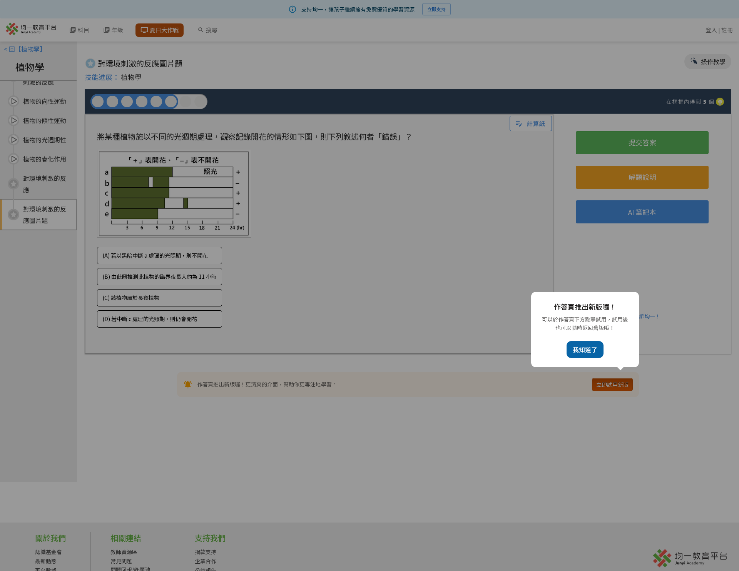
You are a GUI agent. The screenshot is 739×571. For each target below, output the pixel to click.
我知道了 (585, 349)
